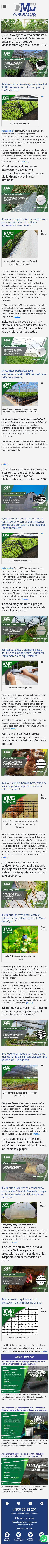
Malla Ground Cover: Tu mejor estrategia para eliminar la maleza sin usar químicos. (23, 1362)
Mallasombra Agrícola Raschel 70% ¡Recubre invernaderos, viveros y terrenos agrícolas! (22, 1455)
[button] (43, 1538)
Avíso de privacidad (24, 1528)
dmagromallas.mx (23, 1525)
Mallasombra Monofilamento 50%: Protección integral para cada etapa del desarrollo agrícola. (24, 1408)
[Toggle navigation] (4, 6)
